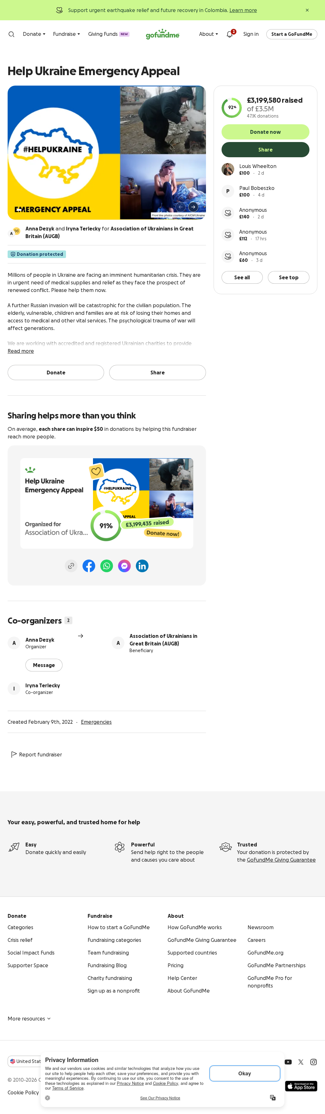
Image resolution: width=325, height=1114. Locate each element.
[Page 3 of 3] (29, 210)
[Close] (307, 10)
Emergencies (96, 722)
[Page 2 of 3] (25, 210)
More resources (26, 1018)
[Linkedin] (142, 566)
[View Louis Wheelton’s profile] (228, 169)
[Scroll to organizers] (16, 231)
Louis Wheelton (257, 166)
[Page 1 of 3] (19, 210)
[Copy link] (71, 566)
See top (289, 277)
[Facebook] (89, 566)
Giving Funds (108, 34)
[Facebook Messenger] (124, 566)
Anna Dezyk (39, 640)
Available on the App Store (301, 1086)
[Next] (193, 207)
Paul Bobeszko (257, 188)
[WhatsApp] (106, 566)
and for (109, 232)
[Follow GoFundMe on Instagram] (313, 1062)
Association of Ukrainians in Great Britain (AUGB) (163, 639)
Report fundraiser (40, 754)
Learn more (243, 10)
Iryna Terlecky (42, 685)
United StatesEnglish (40, 1061)
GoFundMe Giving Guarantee (281, 860)
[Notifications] (229, 34)
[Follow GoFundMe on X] (301, 1062)
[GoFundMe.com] (162, 34)
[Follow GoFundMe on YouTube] (288, 1062)
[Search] (11, 34)
